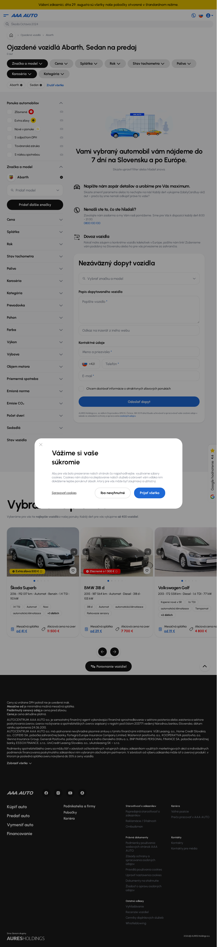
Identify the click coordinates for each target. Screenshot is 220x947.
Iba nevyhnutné (113, 493)
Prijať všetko (149, 493)
